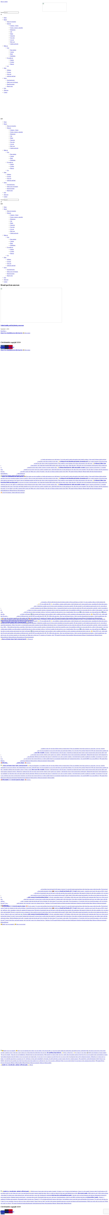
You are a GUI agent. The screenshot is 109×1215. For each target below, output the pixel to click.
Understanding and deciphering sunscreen (12, 325)
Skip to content (4, 1)
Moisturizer (12, 29)
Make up (6, 46)
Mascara (12, 64)
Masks (11, 33)
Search (2, 12)
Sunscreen (12, 35)
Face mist (12, 37)
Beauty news (10, 86)
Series (5, 78)
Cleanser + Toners (14, 25)
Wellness (9, 70)
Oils (11, 31)
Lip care (12, 39)
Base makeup (13, 50)
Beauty (5, 19)
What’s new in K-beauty (12, 82)
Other (5, 68)
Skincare (9, 23)
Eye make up (10, 58)
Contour (12, 52)
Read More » (3, 331)
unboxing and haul (11, 76)
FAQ (5, 88)
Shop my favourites (11, 21)
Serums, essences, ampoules (16, 27)
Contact (5, 92)
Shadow (12, 60)
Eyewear (9, 72)
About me (6, 90)
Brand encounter (10, 84)
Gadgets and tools (14, 44)
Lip (8, 66)
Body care (12, 42)
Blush (11, 54)
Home (5, 17)
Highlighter (12, 56)
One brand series (11, 80)
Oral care (9, 74)
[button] (54, 14)
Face (8, 48)
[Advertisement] (54, 106)
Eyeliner (12, 62)
